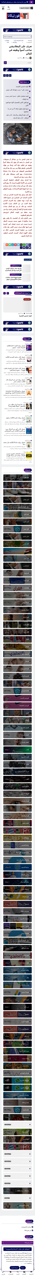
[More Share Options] (21, 247)
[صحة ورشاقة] (17, 1102)
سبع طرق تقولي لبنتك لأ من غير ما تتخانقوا (18, 110)
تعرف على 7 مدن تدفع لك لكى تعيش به (17, 91)
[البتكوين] (17, 646)
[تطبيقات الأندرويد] (17, 919)
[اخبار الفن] (17, 514)
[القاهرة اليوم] (17, 786)
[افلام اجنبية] (17, 624)
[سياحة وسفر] (17, 1066)
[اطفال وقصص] (17, 610)
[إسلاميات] (17, 588)
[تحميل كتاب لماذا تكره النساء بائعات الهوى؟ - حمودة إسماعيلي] (29, 370)
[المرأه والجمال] (17, 816)
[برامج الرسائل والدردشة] (17, 860)
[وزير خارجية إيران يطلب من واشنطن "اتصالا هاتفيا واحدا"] (29, 406)
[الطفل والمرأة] (17, 735)
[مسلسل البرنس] (17, 1176)
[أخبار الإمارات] (17, 477)
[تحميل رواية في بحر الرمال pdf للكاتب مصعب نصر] (29, 382)
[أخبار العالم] (17, 499)
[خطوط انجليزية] (17, 1021)
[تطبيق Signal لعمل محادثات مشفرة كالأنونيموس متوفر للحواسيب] (26, 277)
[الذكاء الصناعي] (17, 845)
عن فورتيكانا (27, 1230)
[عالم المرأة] (17, 1124)
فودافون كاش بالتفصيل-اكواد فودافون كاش (17, 104)
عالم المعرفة (20, 40)
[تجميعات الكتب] (17, 889)
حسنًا (22, 1267)
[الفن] (17, 779)
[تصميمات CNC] (17, 911)
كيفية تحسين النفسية (22, 86)
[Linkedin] (12, 245)
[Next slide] (4, 293)
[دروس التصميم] (17, 1043)
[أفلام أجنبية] (17, 617)
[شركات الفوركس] (17, 1073)
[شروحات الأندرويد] (17, 1080)
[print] (24, 247)
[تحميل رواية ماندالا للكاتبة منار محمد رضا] (29, 444)
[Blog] (27, 247)
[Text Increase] (10, 75)
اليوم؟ (3, 6)
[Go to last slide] (8, 293)
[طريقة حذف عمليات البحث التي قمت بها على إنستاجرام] (26, 268)
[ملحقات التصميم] (17, 1205)
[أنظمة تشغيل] (17, 823)
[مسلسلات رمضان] (17, 1183)
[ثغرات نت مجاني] (17, 985)
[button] (27, 245)
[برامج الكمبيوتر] (17, 867)
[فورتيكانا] (17, 16)
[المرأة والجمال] (17, 801)
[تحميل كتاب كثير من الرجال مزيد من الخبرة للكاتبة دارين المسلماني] (29, 431)
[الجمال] (17, 661)
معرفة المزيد (14, 1267)
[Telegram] (18, 245)
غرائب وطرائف (15, 41)
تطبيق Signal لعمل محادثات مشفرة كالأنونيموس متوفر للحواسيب (13, 279)
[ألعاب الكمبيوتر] (17, 757)
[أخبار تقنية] (17, 529)
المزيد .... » (24, 1263)
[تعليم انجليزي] (17, 955)
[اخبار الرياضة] (17, 485)
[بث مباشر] (17, 830)
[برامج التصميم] (17, 852)
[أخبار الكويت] (17, 1161)
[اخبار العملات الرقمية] (17, 507)
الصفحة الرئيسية (30, 41)
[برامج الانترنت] (17, 838)
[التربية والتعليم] (17, 654)
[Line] (10, 245)
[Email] (29, 247)
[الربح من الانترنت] (17, 698)
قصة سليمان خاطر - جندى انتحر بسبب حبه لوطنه (16, 97)
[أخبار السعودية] (17, 492)
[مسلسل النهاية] (17, 1191)
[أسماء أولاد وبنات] (17, 595)
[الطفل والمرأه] (17, 742)
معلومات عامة (7, 41)
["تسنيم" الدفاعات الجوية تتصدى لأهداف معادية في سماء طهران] (29, 456)
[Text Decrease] (4, 75)
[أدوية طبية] (17, 580)
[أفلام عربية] (17, 632)
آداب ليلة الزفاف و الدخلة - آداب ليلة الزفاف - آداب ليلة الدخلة (17, 116)
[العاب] (17, 749)
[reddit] (7, 245)
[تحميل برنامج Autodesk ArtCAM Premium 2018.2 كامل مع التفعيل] (29, 393)
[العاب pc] (17, 764)
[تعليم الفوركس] (17, 948)
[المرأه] (17, 808)
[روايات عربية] (17, 1058)
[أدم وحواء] (17, 573)
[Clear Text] (5, 62)
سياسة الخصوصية (26, 1227)
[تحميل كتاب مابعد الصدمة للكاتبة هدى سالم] (29, 359)
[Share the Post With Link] (29, 245)
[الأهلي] (17, 713)
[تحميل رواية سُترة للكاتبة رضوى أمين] (29, 420)
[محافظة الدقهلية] (17, 1168)
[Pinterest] (15, 245)
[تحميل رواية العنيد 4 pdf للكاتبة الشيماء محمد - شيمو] (29, 348)
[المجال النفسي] (17, 794)
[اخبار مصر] (17, 558)
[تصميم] (17, 904)
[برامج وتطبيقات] (17, 874)
